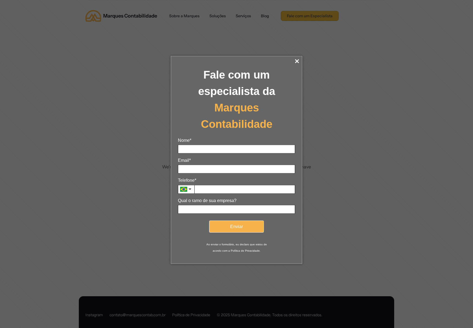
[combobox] (186, 189)
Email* (184, 160)
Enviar (236, 226)
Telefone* (187, 180)
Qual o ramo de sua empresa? (207, 200)
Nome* (184, 140)
